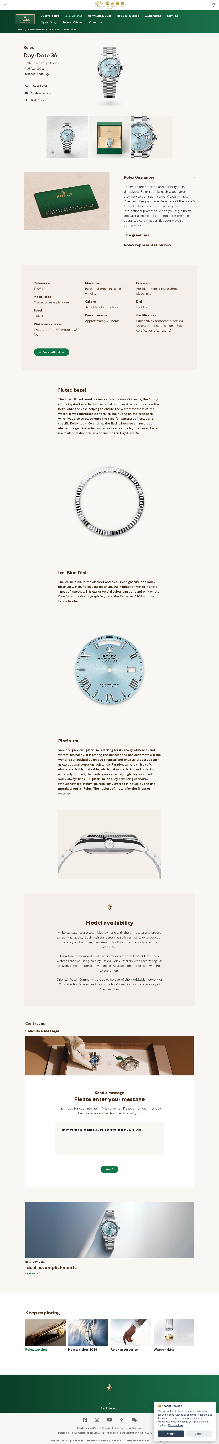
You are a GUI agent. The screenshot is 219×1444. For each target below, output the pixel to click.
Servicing (172, 16)
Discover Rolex (50, 16)
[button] (104, 1358)
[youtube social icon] (109, 1420)
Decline (199, 1433)
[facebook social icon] (85, 1420)
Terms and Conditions (137, 1440)
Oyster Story (49, 22)
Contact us (95, 22)
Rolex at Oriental (73, 22)
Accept (170, 1433)
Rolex (20, 29)
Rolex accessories (128, 16)
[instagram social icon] (97, 1420)
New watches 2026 (99, 16)
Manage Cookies (60, 1440)
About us (78, 1440)
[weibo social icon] (122, 1420)
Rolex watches (73, 16)
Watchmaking (153, 16)
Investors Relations (97, 1440)
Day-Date (54, 29)
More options (175, 1425)
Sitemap (116, 1440)
